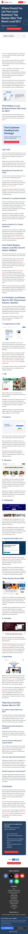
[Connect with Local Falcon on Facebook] (5, 876)
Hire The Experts (14, 907)
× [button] (26, 917)
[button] (14, 925)
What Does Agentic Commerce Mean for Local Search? (14, 914)
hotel (17, 236)
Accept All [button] (7, 928)
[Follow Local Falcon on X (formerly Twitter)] (11, 876)
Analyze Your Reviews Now (11, 142)
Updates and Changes (14, 902)
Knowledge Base (14, 897)
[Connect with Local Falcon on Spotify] (16, 881)
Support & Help (14, 895)
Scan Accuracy (14, 893)
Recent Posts (13, 912)
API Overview (14, 898)
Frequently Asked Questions (14, 892)
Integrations (14, 905)
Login (14, 908)
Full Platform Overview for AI (14, 890)
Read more (9, 923)
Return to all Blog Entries (14, 863)
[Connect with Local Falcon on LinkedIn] (11, 881)
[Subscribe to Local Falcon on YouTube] (22, 876)
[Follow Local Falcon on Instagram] (16, 876)
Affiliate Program (14, 903)
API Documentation (14, 900)
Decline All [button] (20, 928)
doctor (14, 236)
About (14, 888)
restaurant (22, 236)
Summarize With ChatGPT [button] (14, 28)
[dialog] (14, 925)
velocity (20, 260)
